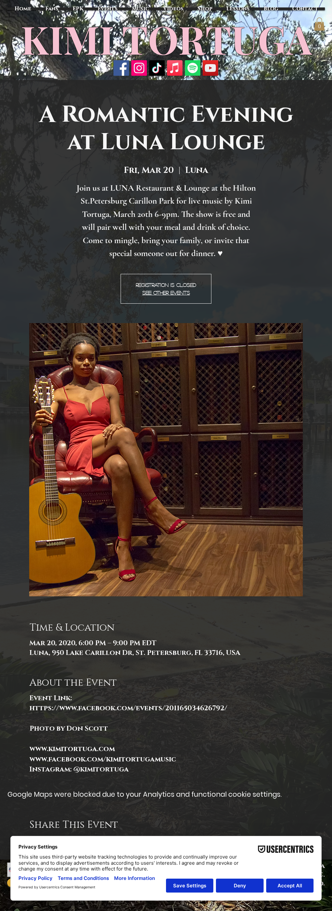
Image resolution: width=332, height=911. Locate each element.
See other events (166, 292)
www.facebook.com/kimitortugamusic (103, 759)
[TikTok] (157, 68)
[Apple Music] (175, 68)
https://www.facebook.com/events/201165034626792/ (128, 708)
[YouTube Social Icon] (210, 68)
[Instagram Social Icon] (139, 68)
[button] (319, 24)
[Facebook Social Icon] (121, 68)
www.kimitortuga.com (72, 749)
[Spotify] (192, 68)
